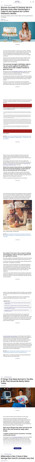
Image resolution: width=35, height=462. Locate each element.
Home (2, 5)
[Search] (30, 2)
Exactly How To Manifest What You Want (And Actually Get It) (17, 305)
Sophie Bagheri (3, 385)
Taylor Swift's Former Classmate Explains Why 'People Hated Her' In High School (18, 303)
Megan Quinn (3, 19)
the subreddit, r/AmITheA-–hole (19, 71)
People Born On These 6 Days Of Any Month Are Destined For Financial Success (17, 311)
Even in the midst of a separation (10, 336)
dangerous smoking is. (18, 437)
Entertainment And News (8, 5)
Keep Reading (17, 448)
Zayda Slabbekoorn (4, 460)
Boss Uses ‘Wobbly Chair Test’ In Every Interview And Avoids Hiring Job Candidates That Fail (18, 308)
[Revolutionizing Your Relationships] (17, 1)
